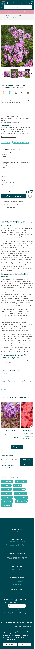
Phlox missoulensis (21, 497)
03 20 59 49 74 (21, 541)
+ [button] (9, 191)
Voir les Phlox (6, 142)
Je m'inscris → (17, 609)
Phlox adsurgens (7, 481)
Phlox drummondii (20, 493)
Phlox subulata (6, 505)
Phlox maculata (7, 497)
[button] (22, 3)
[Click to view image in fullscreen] (17, 46)
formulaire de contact (18, 543)
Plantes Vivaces (10, 15)
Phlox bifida (18, 485)
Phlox (17, 15)
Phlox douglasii (6, 493)
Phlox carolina (6, 489)
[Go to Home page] (9, 3)
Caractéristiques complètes (8, 137)
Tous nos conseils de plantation (10, 122)
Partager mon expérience (27, 462)
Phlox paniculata (24, 15)
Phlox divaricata (19, 489)
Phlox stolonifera (21, 501)
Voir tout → (17, 447)
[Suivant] (31, 73)
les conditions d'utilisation (23, 613)
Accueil (2, 15)
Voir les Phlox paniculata (21, 142)
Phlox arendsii (6, 485)
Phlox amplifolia (21, 481)
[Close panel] (32, 624)
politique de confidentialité (11, 613)
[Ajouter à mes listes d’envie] (30, 196)
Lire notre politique (9, 639)
